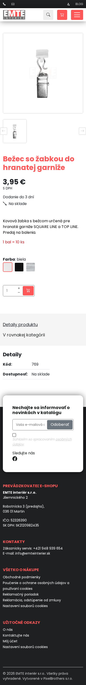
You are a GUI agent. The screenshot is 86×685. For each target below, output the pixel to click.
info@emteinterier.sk (32, 553)
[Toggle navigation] (77, 15)
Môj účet (10, 641)
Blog (79, 4)
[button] (62, 15)
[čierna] (19, 267)
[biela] (7, 267)
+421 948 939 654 (48, 548)
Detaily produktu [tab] (20, 325)
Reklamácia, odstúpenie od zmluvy (32, 600)
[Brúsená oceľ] (30, 267)
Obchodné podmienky (21, 577)
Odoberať (60, 424)
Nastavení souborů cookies (25, 605)
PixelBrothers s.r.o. (58, 678)
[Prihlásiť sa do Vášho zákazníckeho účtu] (68, 4)
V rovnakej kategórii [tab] (24, 335)
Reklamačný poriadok (21, 594)
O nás (8, 629)
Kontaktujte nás (16, 635)
